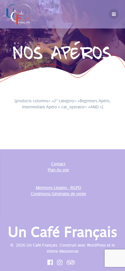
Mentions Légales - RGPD (58, 187)
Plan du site (58, 170)
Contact (58, 163)
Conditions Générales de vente (58, 193)
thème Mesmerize (62, 251)
